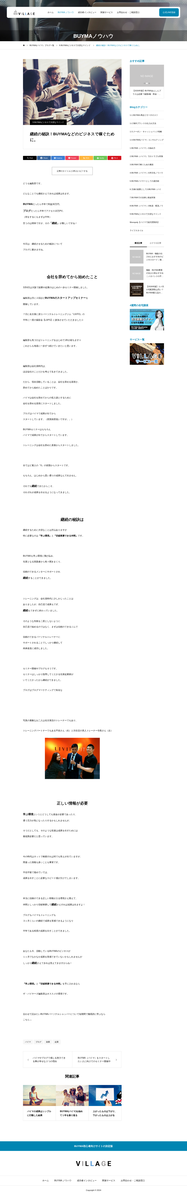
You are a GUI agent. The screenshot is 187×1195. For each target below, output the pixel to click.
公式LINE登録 (169, 12)
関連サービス (106, 12)
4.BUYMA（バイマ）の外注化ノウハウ (146, 173)
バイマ (28, 1042)
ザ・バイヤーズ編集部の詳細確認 (39, 1004)
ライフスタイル (136, 230)
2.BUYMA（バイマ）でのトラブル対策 (146, 156)
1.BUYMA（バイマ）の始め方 (142, 148)
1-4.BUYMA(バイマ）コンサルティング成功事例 (147, 141)
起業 (57, 1042)
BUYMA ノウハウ (66, 12)
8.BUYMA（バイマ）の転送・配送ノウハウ (146, 207)
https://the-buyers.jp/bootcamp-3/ (47, 1020)
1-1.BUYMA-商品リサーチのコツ (144, 115)
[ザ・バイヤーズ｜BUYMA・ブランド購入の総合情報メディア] (24, 12)
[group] (39, 1103)
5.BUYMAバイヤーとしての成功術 (144, 181)
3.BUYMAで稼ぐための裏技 (141, 164)
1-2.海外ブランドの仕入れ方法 (143, 123)
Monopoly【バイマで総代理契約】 (144, 222)
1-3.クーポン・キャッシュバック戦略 (146, 131)
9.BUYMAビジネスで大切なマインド (48, 122)
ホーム (51, 12)
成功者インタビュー (87, 12)
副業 (48, 1042)
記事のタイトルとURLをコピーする (72, 171)
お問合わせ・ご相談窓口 (128, 12)
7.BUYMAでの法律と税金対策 (142, 197)
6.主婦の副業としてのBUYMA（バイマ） (145, 190)
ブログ (38, 1042)
